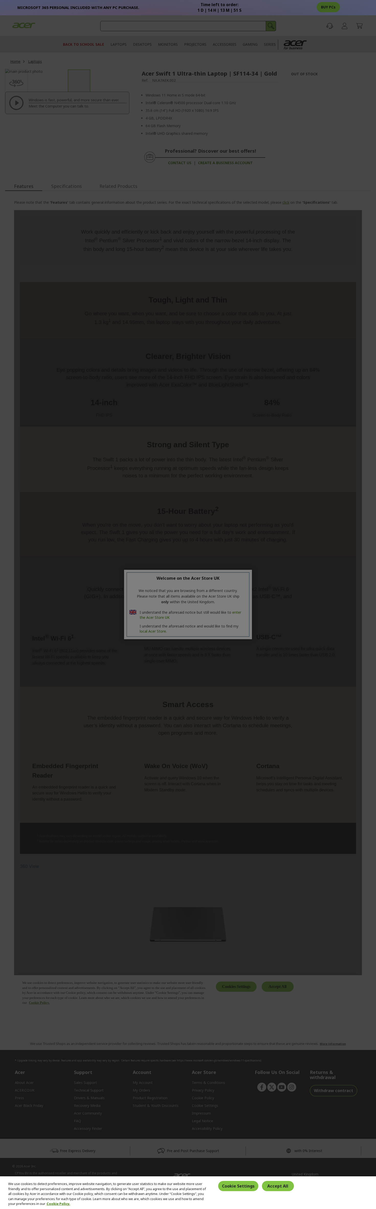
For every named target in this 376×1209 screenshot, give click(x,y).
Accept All (277, 1186)
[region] (188, 1192)
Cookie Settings (238, 1186)
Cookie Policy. (58, 1203)
